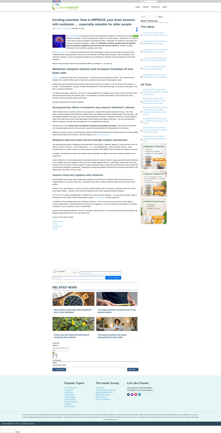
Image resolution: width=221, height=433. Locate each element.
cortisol (90, 147)
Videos (146, 7)
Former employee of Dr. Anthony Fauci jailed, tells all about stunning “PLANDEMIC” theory (155, 130)
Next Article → (133, 369)
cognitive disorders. (103, 135)
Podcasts (155, 7)
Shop (164, 7)
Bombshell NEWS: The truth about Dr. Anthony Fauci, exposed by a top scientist (155, 121)
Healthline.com (57, 226)
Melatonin (55, 77)
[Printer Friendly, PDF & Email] (135, 36)
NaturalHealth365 (73, 36)
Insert (17, 432)
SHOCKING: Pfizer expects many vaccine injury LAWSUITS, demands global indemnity (155, 92)
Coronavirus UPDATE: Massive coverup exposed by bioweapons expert (154, 138)
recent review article (62, 52)
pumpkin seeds (99, 197)
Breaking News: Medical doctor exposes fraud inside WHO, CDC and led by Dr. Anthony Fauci (154, 101)
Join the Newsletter (113, 277)
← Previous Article (59, 369)
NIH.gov (55, 224)
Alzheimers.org (57, 221)
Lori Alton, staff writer (63, 28)
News (137, 7)
